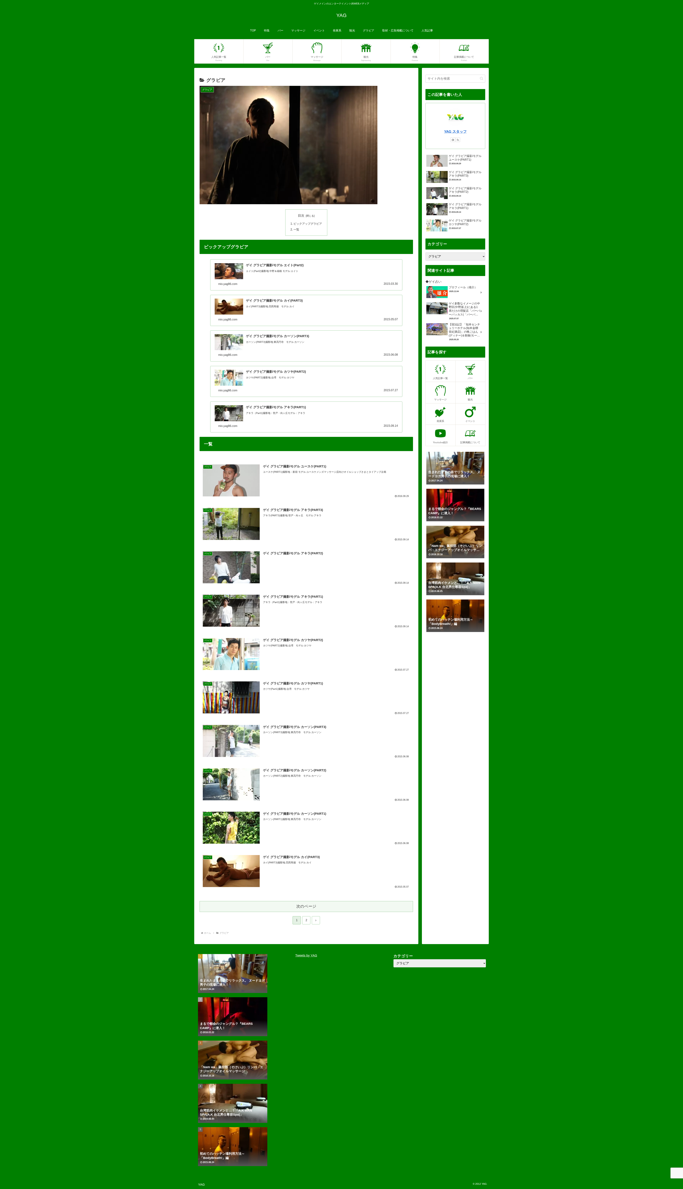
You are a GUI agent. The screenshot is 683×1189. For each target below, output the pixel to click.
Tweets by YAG (306, 955)
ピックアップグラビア (307, 223)
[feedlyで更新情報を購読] (453, 139)
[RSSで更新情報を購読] (458, 139)
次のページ (306, 906)
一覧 (296, 229)
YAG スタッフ (455, 131)
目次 (301, 215)
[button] (481, 78)
